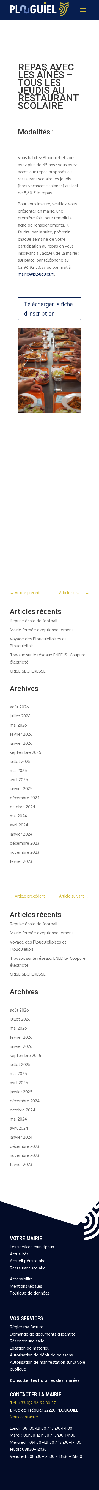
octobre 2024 (22, 806)
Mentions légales (26, 1286)
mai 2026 (18, 725)
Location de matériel (29, 1348)
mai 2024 (18, 816)
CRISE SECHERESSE (28, 671)
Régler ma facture (26, 1326)
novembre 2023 (24, 852)
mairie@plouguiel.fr (36, 274)
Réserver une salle (27, 1341)
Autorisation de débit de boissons (41, 1355)
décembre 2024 (25, 797)
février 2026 (21, 734)
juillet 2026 (20, 716)
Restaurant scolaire (28, 1268)
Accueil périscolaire (28, 1260)
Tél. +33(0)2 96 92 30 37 (33, 1402)
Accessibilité (21, 1279)
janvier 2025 (21, 788)
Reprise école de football (33, 620)
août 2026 (19, 706)
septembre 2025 (25, 752)
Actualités (19, 1254)
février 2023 (21, 861)
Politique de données (30, 1293)
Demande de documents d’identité (43, 1334)
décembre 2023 (24, 843)
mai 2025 (18, 770)
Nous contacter (24, 1417)
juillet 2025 (20, 761)
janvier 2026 (21, 743)
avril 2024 (19, 825)
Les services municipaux (32, 1246)
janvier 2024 (21, 834)
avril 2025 (19, 779)
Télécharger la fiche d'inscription (48, 308)
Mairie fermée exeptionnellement (41, 629)
